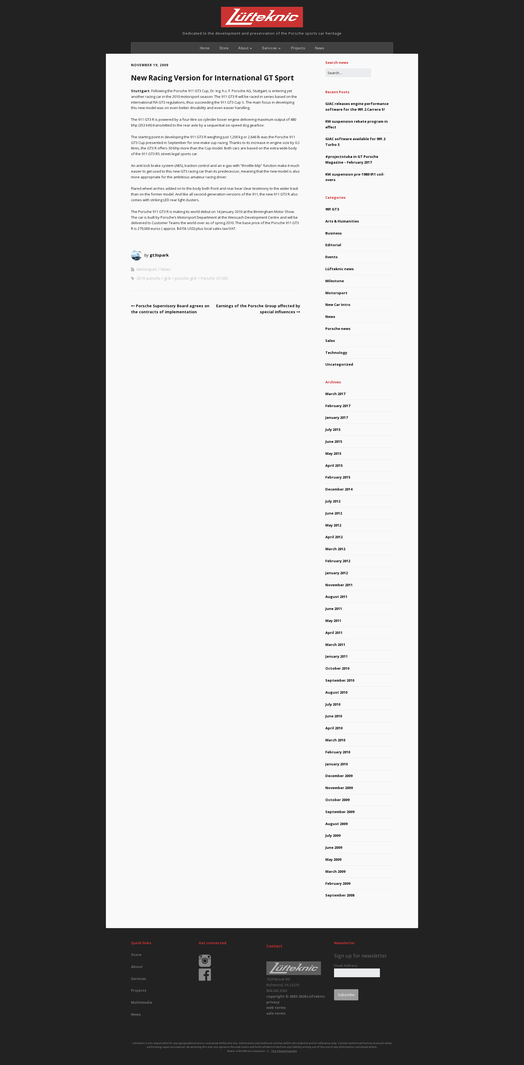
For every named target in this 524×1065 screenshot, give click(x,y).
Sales (330, 340)
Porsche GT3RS (214, 278)
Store (224, 47)
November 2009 (339, 787)
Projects (298, 47)
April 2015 (334, 465)
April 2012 (334, 536)
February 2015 (337, 477)
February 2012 (337, 560)
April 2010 (334, 728)
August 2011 (336, 596)
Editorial (333, 244)
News (319, 47)
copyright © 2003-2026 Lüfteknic (295, 996)
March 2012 (335, 548)
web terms (276, 1007)
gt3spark (159, 255)
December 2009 (338, 775)
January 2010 (336, 764)
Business (333, 233)
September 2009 (339, 811)
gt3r (167, 278)
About (243, 47)
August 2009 (336, 823)
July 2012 (332, 501)
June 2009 (333, 847)
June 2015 (333, 441)
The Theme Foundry (284, 1051)
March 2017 (335, 393)
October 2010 (337, 668)
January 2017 (336, 417)
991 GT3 (332, 209)
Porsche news (337, 328)
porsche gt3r (186, 278)
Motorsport (146, 269)
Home (205, 47)
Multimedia (141, 1002)
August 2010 (336, 692)
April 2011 (334, 632)
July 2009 (332, 835)
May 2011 (333, 620)
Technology (336, 352)
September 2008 (339, 895)
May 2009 (333, 859)
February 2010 (337, 752)
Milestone (334, 280)
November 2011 (339, 584)
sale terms (275, 1013)
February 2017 (337, 405)
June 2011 (333, 608)
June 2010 (333, 716)
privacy (272, 1002)
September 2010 (339, 680)
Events (331, 256)
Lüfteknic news (339, 268)
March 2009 (335, 871)
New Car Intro (337, 304)
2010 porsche (148, 278)
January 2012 (336, 572)
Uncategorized (339, 364)
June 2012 (333, 513)
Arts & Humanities (342, 221)
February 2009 (337, 883)
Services (269, 47)
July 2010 (332, 704)
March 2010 (335, 740)
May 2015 (333, 453)
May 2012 (333, 525)
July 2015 (332, 429)
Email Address (346, 965)
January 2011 (336, 656)
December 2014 (338, 489)
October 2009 (337, 799)
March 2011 (335, 644)
